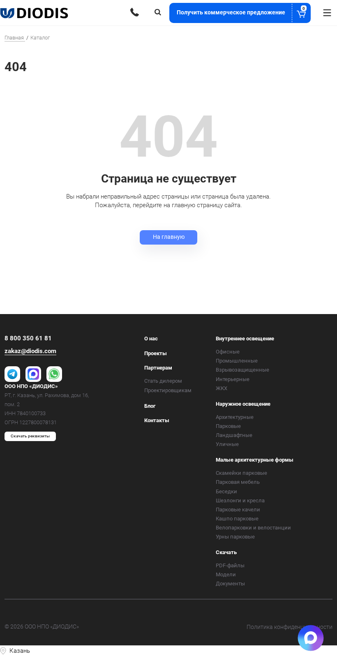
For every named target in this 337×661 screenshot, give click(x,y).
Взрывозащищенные (242, 370)
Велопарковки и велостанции (253, 528)
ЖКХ (221, 388)
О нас (151, 338)
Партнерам (158, 368)
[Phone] (134, 12)
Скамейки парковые (241, 473)
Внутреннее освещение (245, 338)
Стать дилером (163, 381)
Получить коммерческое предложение (241, 11)
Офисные (228, 352)
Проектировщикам (168, 390)
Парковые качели (238, 509)
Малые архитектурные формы (254, 460)
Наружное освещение (243, 404)
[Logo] (34, 13)
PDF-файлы (230, 565)
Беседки (226, 491)
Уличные (227, 444)
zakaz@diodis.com (30, 351)
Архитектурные (235, 417)
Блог (149, 406)
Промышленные (237, 361)
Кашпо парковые (237, 518)
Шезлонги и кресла (240, 500)
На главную (169, 236)
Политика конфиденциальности (289, 627)
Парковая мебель (238, 482)
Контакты (156, 420)
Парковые (228, 426)
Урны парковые (235, 537)
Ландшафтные (234, 435)
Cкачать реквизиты (30, 436)
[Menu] (327, 12)
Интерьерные (232, 379)
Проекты (155, 353)
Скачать (226, 552)
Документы (230, 583)
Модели (226, 574)
